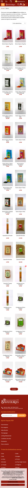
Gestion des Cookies (17, 477)
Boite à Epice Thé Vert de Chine (7, 188)
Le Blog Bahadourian (6, 435)
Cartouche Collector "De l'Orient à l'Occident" (20, 356)
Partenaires (4, 441)
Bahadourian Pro (21, 1)
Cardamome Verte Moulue (7, 356)
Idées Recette (4, 430)
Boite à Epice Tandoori (20, 164)
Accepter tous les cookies (13, 481)
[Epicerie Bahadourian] (10, 5)
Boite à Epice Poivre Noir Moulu (8, 92)
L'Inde (2, 456)
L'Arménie (3, 462)
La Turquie (3, 464)
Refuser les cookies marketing (13, 484)
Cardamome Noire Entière (20, 308)
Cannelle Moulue (20, 235)
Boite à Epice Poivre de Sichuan (20, 68)
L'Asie (2, 453)
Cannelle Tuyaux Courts (7, 284)
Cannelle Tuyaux (20, 259)
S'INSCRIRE (21, 415)
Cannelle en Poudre (7, 235)
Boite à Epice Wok (20, 211)
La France (17, 459)
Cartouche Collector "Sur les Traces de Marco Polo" (20, 380)
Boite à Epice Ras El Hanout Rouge (20, 92)
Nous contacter (5, 444)
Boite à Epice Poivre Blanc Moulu (8, 68)
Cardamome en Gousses (20, 284)
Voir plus (14, 389)
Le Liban (3, 459)
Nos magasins (4, 427)
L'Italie (16, 453)
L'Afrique (17, 467)
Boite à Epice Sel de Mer (20, 116)
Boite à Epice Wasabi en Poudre (7, 212)
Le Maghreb (18, 464)
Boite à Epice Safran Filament (8, 116)
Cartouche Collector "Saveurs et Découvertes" (7, 380)
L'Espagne (17, 456)
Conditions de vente (6, 438)
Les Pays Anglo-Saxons (20, 462)
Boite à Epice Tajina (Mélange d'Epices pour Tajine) (7, 164)
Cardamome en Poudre (7, 308)
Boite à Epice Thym (20, 187)
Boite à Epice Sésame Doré (7, 140)
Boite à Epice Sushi (20, 139)
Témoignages (4, 433)
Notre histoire (4, 424)
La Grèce (3, 467)
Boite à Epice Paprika (7, 44)
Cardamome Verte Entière (20, 332)
